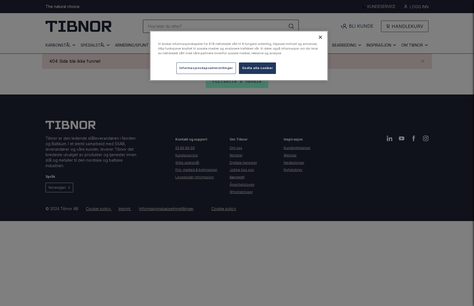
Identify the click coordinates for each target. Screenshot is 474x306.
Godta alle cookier (257, 68)
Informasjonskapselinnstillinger (206, 68)
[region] (239, 56)
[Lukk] (320, 37)
